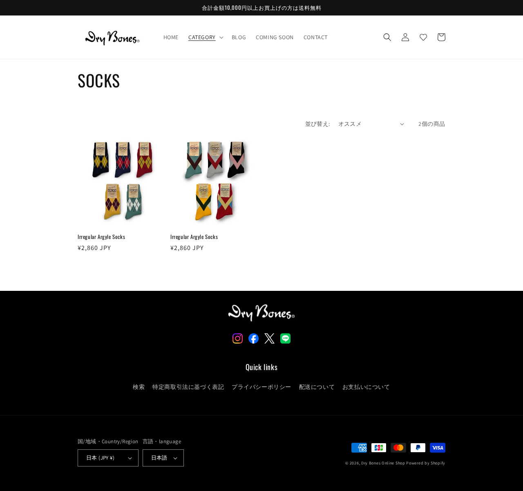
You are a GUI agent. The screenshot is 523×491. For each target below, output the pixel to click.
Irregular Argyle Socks (101, 236)
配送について (317, 387)
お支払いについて (366, 387)
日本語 (159, 457)
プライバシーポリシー (261, 387)
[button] (205, 37)
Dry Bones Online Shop (383, 463)
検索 (139, 387)
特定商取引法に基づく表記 (188, 387)
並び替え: (317, 123)
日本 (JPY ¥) (100, 457)
